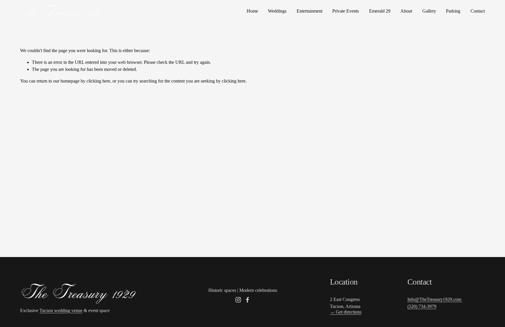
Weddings (277, 10)
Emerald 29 (379, 10)
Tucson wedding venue (60, 310)
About (406, 10)
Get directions (346, 311)
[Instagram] (238, 300)
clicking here (98, 80)
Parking (453, 10)
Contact (478, 10)
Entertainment (309, 10)
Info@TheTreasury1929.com (434, 299)
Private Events (345, 10)
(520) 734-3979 (421, 306)
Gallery (429, 10)
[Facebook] (247, 300)
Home (252, 10)
